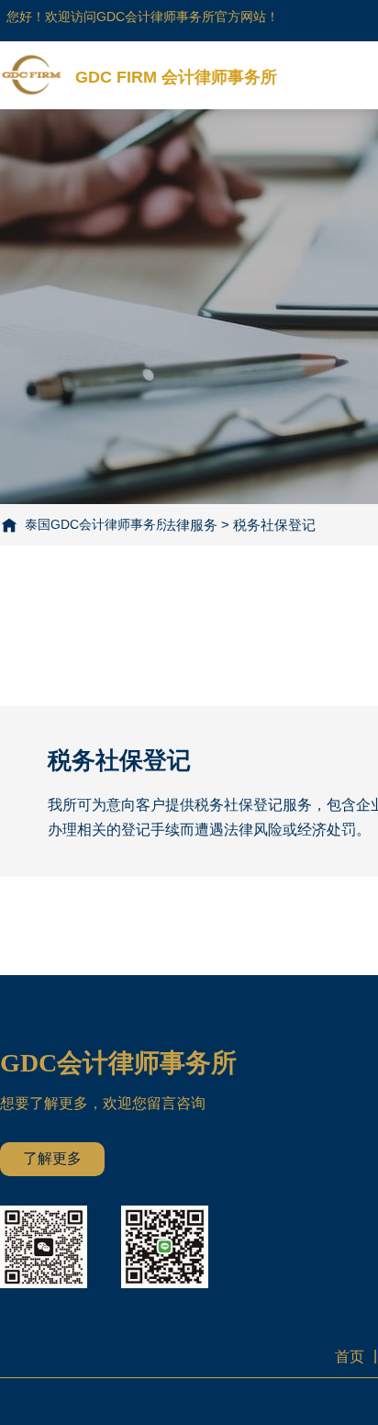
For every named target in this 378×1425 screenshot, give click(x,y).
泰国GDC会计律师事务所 (97, 524)
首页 (349, 1356)
